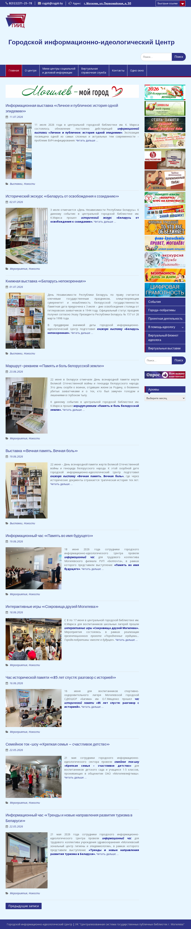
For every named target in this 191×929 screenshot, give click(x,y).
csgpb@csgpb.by (52, 3)
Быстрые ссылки (168, 3)
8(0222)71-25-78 (20, 3)
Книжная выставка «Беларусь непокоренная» (46, 281)
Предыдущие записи (23, 906)
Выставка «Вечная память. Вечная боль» (42, 450)
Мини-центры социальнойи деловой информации (58, 70)
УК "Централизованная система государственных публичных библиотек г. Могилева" (129, 924)
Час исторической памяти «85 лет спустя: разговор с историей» (61, 677)
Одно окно (137, 70)
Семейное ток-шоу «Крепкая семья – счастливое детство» (58, 744)
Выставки (16, 184)
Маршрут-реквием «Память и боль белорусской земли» (55, 365)
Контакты (118, 70)
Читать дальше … (87, 140)
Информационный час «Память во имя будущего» (49, 535)
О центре (31, 70)
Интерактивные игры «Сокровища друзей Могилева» (52, 606)
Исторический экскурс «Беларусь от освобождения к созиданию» (62, 196)
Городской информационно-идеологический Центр (91, 42)
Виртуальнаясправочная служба (93, 70)
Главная (14, 70)
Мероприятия (18, 268)
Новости (29, 184)
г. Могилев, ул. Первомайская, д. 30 (107, 3)
